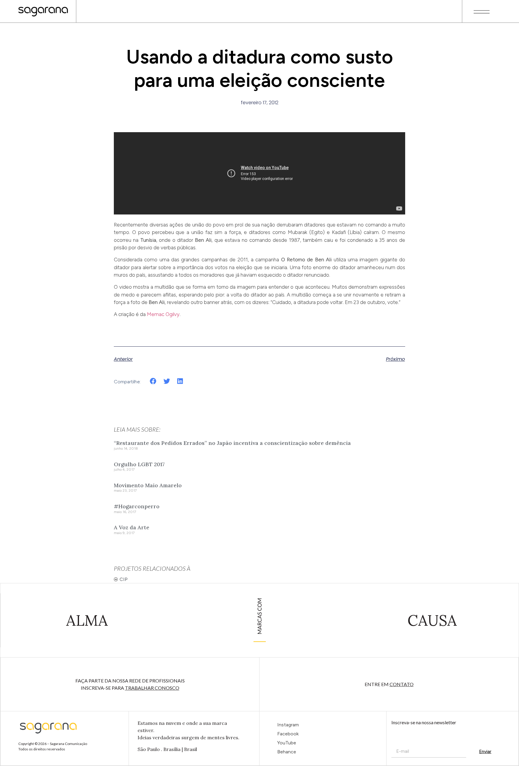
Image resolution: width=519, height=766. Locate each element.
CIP (124, 579)
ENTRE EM (389, 684)
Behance (286, 752)
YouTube (286, 743)
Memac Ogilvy (163, 314)
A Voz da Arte (131, 527)
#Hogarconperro (136, 506)
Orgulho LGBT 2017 (139, 464)
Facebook (288, 734)
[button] (153, 381)
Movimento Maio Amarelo (148, 485)
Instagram (288, 725)
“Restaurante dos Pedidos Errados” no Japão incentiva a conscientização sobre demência (232, 442)
